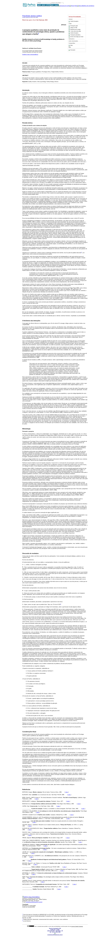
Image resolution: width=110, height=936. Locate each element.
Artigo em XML (73, 27)
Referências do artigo (75, 29)
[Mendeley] (69, 45)
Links (66, 792)
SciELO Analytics (74, 21)
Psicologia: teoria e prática (32, 16)
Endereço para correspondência (30, 54)
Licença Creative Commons (77, 926)
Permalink (72, 50)
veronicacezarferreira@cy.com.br (34, 902)
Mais (71, 45)
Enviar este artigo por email (76, 36)
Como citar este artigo (76, 31)
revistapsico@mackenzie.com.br (55, 934)
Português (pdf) (74, 25)
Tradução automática (75, 35)
